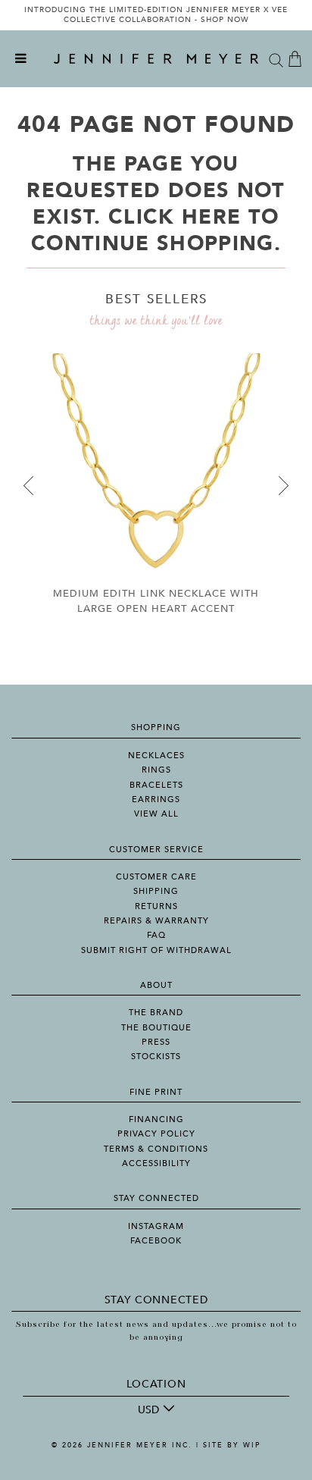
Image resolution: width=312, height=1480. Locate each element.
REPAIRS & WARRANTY (156, 921)
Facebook (156, 1240)
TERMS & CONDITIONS (156, 1149)
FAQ (156, 935)
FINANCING (156, 1119)
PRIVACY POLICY (156, 1134)
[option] (156, 15)
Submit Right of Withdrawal (156, 950)
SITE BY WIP (232, 1445)
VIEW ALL (156, 814)
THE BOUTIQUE (156, 1027)
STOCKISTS (156, 1056)
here (211, 217)
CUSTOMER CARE (156, 877)
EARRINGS (156, 799)
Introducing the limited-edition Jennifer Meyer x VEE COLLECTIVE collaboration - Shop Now (156, 15)
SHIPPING (156, 891)
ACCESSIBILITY (156, 1163)
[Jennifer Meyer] (156, 59)
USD (148, 1410)
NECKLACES (156, 755)
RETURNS (156, 906)
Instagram (156, 1226)
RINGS (156, 770)
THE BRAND (156, 1012)
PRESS (156, 1042)
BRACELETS (156, 785)
